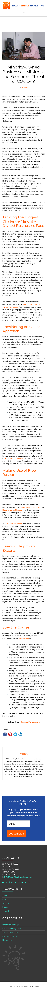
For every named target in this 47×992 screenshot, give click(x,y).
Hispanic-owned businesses (13, 510)
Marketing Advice (9, 936)
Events (5, 907)
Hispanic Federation (14, 524)
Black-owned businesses (30, 507)
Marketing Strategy (10, 925)
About (4, 895)
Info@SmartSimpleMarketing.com (18, 877)
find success (24, 638)
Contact (5, 911)
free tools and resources (15, 458)
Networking (7, 940)
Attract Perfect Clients (11, 932)
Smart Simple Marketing (23, 6)
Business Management (30, 722)
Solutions (6, 903)
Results (5, 899)
